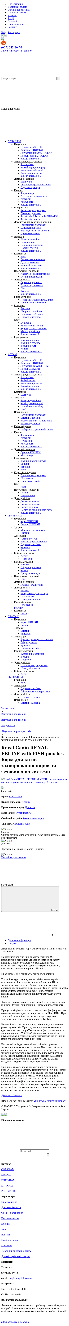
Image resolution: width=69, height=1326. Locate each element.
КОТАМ (12, 354)
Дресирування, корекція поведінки (33, 222)
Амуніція (19, 236)
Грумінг (18, 190)
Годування (20, 144)
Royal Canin (15, 796)
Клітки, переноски (24, 553)
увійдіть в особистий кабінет (49, 1101)
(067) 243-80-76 (11, 47)
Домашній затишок (24, 178)
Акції (11, 18)
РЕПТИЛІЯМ (15, 676)
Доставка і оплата (17, 6)
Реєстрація (14, 32)
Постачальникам (17, 12)
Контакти (13, 27)
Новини (12, 15)
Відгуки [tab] (12, 943)
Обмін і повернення (19, 9)
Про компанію (15, 4)
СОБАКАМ (14, 141)
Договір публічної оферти (15, 1256)
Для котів (30, 807)
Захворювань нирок (33, 818)
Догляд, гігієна (22, 279)
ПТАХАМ (13, 616)
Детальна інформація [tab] (19, 940)
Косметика (20, 253)
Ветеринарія (21, 207)
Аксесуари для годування (28, 161)
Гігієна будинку (22, 296)
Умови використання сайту (16, 1251)
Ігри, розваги (21, 337)
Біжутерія (19, 305)
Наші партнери (16, 24)
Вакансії (12, 21)
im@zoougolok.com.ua (21, 1278)
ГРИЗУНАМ (15, 515)
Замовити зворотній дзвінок (16, 50)
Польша (26, 802)
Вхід (3, 32)
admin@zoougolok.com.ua (15, 1322)
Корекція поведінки (25, 472)
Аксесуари (20, 535)
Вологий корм (22, 823)
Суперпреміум (23, 812)
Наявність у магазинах (13, 857)
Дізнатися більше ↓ (11, 1095)
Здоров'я (18, 527)
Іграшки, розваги (23, 561)
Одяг (17, 319)
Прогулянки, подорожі (26, 271)
